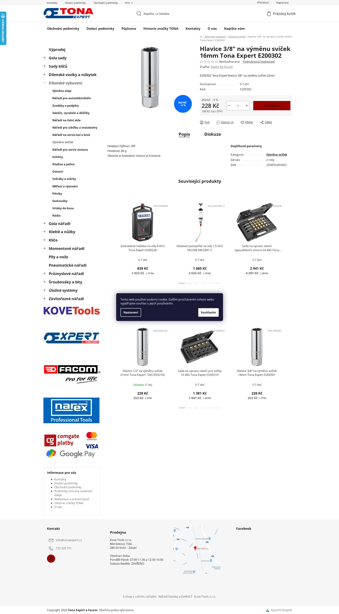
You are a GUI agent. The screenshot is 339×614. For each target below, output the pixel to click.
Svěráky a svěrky (64, 179)
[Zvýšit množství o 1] (246, 105)
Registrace (282, 2)
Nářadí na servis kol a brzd (71, 135)
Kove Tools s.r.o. (205, 597)
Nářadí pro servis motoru (70, 150)
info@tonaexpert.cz (69, 540)
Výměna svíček (62, 142)
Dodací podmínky (75, 2)
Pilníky (57, 194)
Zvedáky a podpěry (65, 106)
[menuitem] (63, 28)
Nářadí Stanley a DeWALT (175, 597)
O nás (58, 507)
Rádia (56, 215)
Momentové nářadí (66, 248)
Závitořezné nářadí (66, 298)
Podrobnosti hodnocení (259, 62)
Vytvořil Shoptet (281, 610)
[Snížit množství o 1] (229, 105)
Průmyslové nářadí (66, 273)
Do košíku (272, 106)
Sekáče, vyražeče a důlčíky (71, 113)
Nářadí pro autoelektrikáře (71, 98)
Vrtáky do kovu (63, 208)
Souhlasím (208, 312)
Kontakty (52, 2)
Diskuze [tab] (212, 134)
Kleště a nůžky (62, 231)
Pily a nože (58, 256)
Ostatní (57, 171)
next (289, 242)
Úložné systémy (63, 290)
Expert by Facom (222, 67)
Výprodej (57, 49)
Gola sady (58, 57)
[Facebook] (51, 559)
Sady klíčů (58, 66)
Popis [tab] (184, 134)
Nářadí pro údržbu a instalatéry (74, 127)
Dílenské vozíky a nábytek (73, 74)
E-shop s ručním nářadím (140, 597)
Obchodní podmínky (106, 2)
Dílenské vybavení (65, 83)
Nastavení (130, 312)
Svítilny (57, 157)
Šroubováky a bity (65, 281)
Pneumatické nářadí (67, 265)
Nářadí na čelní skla (66, 120)
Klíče (53, 240)
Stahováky (59, 201)
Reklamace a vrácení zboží (71, 499)
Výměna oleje (61, 91)
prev (110, 242)
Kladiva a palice (63, 164)
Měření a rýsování (65, 186)
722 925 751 (64, 548)
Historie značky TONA (68, 503)
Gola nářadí (59, 223)
